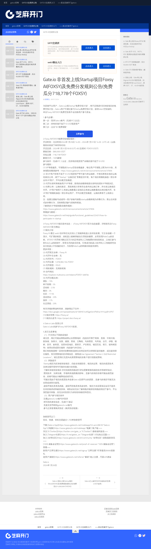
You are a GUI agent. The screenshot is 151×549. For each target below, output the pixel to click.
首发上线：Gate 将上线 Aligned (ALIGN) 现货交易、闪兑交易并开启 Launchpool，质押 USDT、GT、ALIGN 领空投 (25, 101)
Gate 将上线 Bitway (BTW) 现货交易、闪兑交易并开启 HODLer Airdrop (26, 52)
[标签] (32, 41)
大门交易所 (111, 514)
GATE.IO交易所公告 (29, 3)
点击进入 (89, 48)
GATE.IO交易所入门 (47, 3)
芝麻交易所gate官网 (111, 509)
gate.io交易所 (39, 517)
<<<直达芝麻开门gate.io (67, 3)
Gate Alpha (139, 99)
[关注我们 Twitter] (35, 32)
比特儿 (47, 99)
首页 (5, 3)
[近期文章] (9, 41)
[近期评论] (25, 41)
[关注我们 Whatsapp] (28, 32)
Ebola (124, 99)
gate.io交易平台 (39, 514)
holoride (125, 102)
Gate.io (131, 98)
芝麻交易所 (135, 102)
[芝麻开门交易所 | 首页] (24, 14)
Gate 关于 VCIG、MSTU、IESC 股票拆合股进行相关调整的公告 (26, 64)
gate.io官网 (14, 3)
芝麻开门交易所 (111, 511)
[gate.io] (31, 32)
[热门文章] (17, 41)
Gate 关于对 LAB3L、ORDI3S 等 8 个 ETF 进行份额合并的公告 (26, 115)
